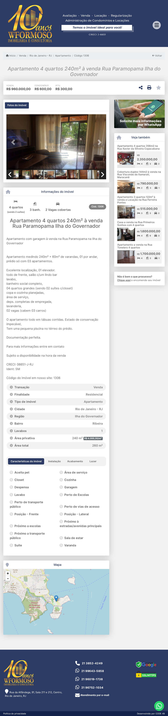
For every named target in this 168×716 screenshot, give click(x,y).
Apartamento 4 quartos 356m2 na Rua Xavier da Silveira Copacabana (138, 147)
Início (12, 55)
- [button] (8, 578)
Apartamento (63, 55)
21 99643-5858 (92, 671)
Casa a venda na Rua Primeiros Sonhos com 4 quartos (136, 224)
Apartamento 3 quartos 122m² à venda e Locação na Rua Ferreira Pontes (137, 199)
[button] (13, 142)
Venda (22, 55)
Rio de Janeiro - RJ (41, 55)
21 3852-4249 (92, 663)
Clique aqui (124, 280)
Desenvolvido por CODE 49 (151, 713)
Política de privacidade (14, 713)
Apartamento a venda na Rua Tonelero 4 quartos (134, 246)
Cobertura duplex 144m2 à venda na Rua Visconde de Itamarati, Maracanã (139, 174)
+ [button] (8, 573)
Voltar (158, 55)
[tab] (17, 105)
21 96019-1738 (92, 679)
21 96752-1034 (92, 687)
